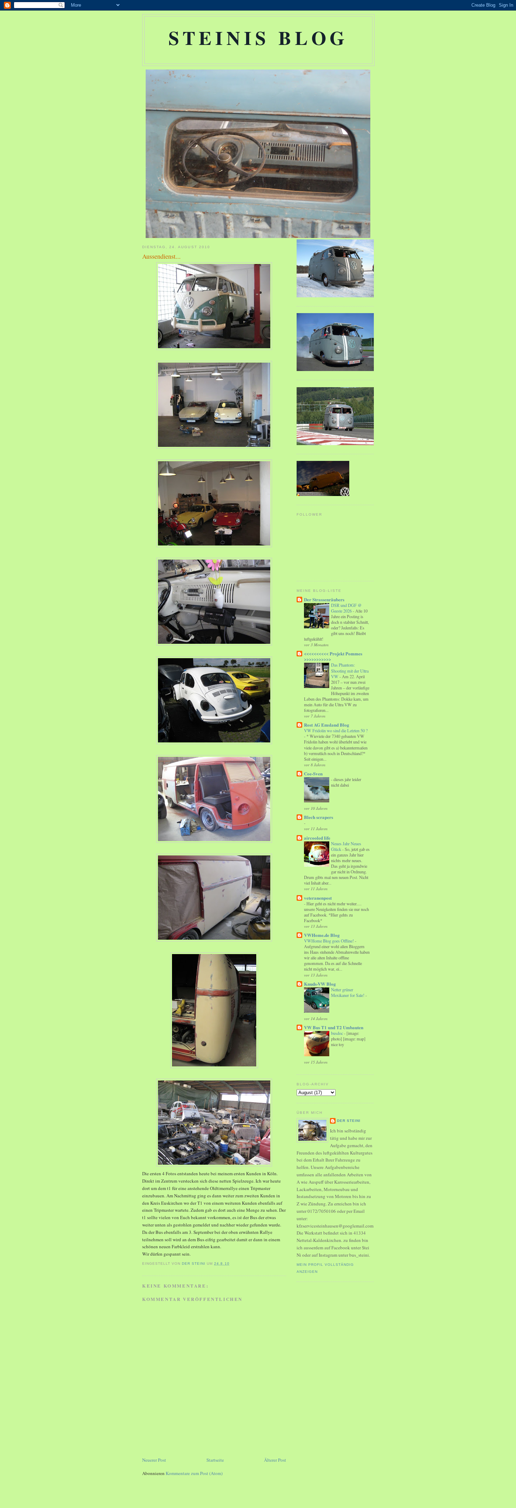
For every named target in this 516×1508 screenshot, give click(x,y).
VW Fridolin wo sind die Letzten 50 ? (336, 730)
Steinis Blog (258, 38)
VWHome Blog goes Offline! (329, 941)
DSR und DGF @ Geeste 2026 (346, 608)
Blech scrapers (318, 817)
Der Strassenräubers (324, 599)
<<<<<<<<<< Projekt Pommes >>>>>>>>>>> (333, 656)
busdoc (337, 1033)
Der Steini (348, 1121)
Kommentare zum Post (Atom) (194, 1473)
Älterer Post (275, 1460)
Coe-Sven (313, 773)
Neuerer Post (154, 1460)
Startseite (215, 1460)
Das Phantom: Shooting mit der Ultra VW (350, 670)
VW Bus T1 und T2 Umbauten (333, 1027)
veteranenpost (318, 897)
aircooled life (317, 837)
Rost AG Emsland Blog (326, 724)
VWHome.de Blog (322, 935)
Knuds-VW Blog (320, 983)
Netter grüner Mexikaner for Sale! (348, 992)
